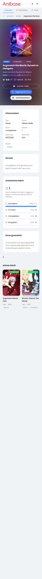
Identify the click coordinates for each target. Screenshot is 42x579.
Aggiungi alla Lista (22, 92)
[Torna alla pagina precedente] (4, 16)
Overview (8, 10)
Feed (36, 10)
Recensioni (23, 10)
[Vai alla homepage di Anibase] (11, 4)
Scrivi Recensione (23, 98)
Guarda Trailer (23, 86)
